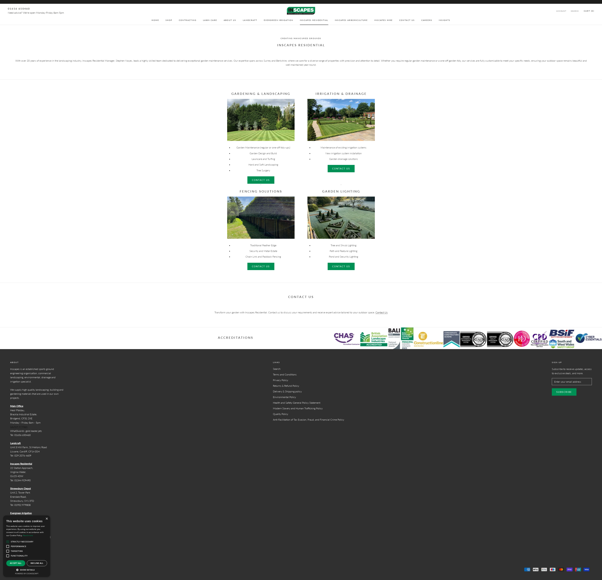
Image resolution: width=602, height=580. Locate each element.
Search (575, 11)
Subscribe (564, 392)
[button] (26, 570)
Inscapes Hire (383, 20)
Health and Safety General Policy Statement (296, 402)
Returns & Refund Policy (286, 385)
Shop (169, 20)
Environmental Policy (284, 396)
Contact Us (407, 20)
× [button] (46, 519)
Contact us (261, 180)
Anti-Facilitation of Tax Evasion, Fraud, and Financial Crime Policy (308, 419)
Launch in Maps (19, 426)
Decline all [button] (37, 563)
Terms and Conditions (285, 374)
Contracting (187, 20)
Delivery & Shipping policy (287, 391)
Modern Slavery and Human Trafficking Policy (298, 408)
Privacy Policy (280, 380)
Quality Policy (280, 413)
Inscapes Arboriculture (351, 20)
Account (561, 11)
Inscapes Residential (314, 20)
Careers (426, 20)
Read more (28, 535)
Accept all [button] (16, 563)
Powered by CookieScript (26, 573)
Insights (444, 20)
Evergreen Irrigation (278, 20)
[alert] (26, 546)
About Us (230, 20)
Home (155, 20)
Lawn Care (210, 20)
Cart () (589, 11)
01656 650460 (19, 8)
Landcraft (250, 20)
